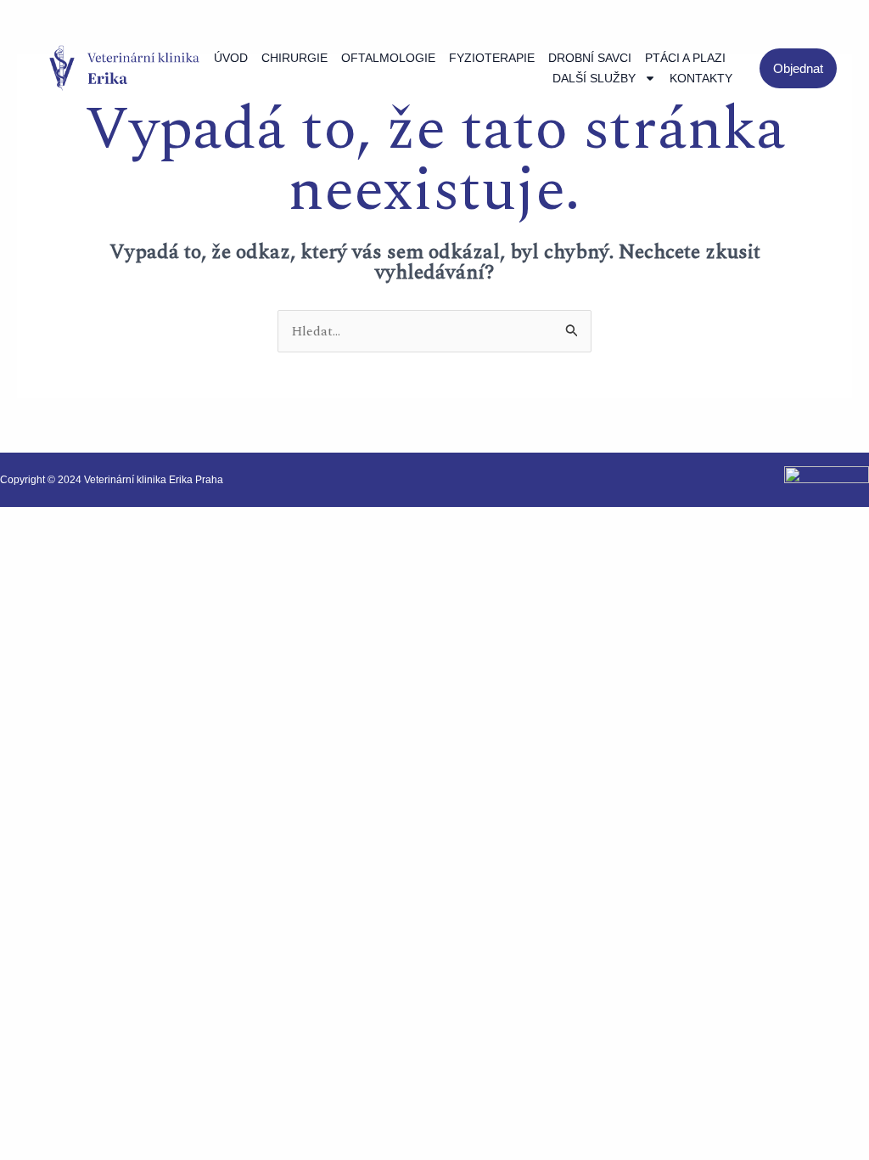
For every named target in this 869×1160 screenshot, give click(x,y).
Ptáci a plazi (685, 58)
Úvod (231, 58)
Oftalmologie (388, 58)
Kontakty (701, 78)
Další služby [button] (594, 78)
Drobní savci (589, 58)
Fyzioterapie (492, 58)
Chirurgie (294, 58)
